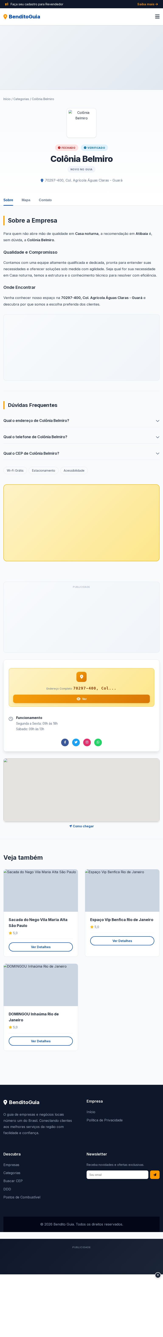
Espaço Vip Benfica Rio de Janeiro (121, 919)
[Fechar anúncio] (158, 1275)
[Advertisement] (81, 57)
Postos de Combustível (21, 1197)
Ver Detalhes (41, 947)
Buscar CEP (13, 1181)
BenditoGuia (24, 17)
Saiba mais (146, 4)
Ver (84, 699)
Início (7, 99)
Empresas (11, 1165)
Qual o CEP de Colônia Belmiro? (31, 453)
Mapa (26, 200)
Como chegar (83, 826)
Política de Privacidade (105, 1120)
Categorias (21, 99)
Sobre (8, 200)
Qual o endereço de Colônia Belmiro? (36, 420)
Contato (45, 200)
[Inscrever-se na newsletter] (155, 1174)
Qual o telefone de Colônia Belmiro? (35, 437)
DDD (7, 1189)
